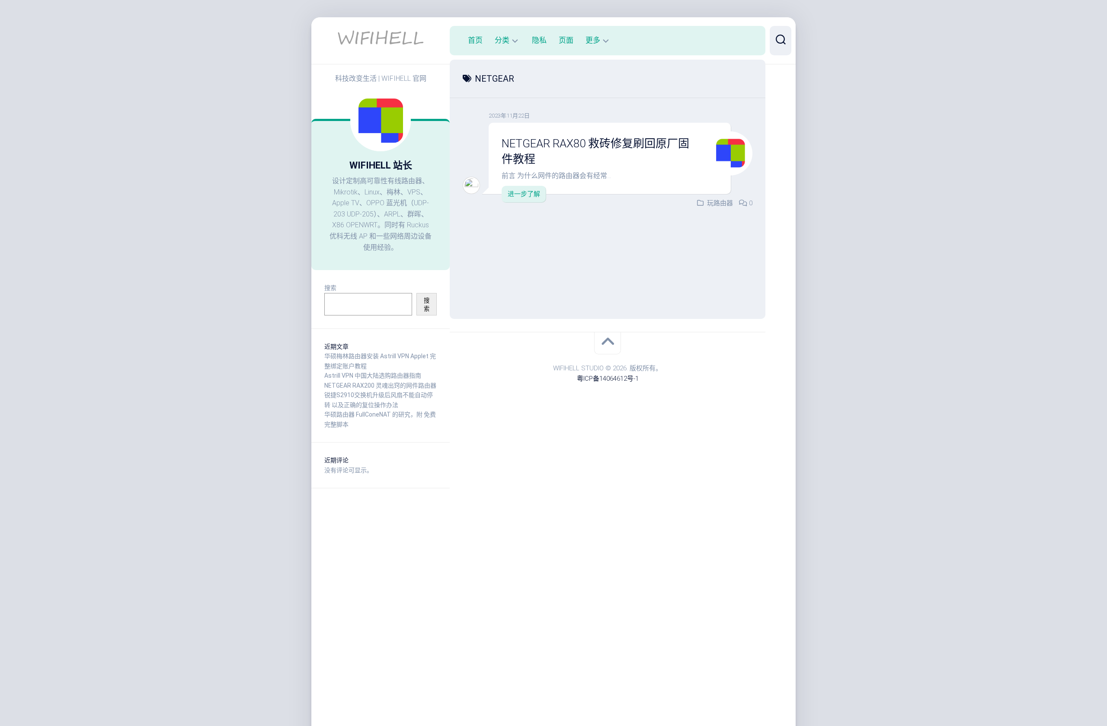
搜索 (330, 287)
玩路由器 (720, 203)
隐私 (539, 40)
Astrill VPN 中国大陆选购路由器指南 (372, 375)
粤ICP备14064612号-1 (608, 378)
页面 (566, 40)
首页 (475, 40)
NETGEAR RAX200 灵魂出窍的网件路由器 (380, 385)
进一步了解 (524, 194)
